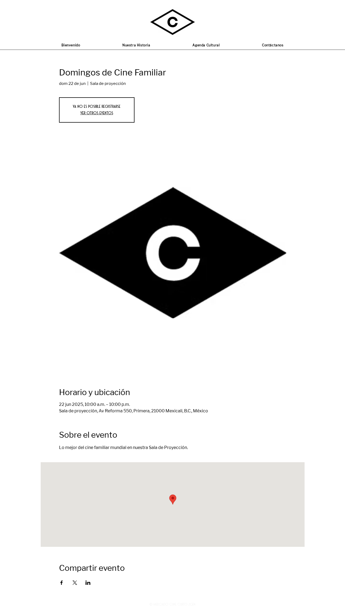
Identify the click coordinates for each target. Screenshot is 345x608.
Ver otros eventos (96, 113)
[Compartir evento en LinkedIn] (88, 583)
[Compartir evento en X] (74, 583)
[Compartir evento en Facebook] (61, 583)
